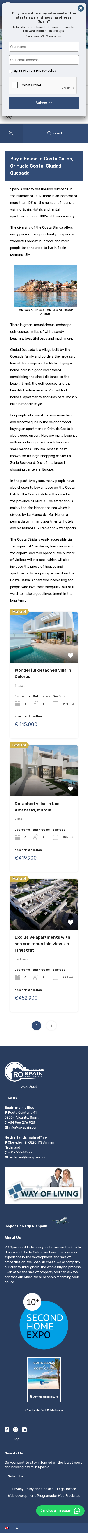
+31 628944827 (20, 1152)
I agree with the (34, 71)
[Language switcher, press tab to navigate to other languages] (11, 1528)
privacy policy (46, 71)
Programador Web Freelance (58, 1496)
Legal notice (66, 1489)
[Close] (81, 8)
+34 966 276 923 (21, 1122)
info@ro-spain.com (23, 1127)
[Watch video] (44, 1203)
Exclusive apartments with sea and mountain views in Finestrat (42, 944)
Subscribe (15, 1476)
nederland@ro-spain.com (28, 1157)
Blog (15, 1439)
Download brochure (45, 1396)
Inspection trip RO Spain (26, 1226)
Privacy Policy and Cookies (32, 1489)
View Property (44, 635)
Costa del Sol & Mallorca (44, 1410)
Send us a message (56, 1510)
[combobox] (44, 118)
